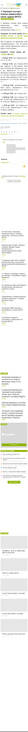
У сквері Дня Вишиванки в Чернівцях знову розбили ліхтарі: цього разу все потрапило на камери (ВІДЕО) (13, 393)
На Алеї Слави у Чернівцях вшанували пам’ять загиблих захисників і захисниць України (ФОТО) (13, 234)
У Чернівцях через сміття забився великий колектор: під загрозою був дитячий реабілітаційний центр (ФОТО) (14, 263)
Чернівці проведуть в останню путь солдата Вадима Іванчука (14, 404)
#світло (19, 123)
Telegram (4, 54)
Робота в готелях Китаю (10, 573)
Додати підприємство (14, 482)
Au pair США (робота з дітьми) (12, 614)
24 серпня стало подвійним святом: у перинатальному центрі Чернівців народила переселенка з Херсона (12, 414)
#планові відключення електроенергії (9, 123)
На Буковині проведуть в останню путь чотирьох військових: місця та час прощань (11, 380)
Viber (12, 54)
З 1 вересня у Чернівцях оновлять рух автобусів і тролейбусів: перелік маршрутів (14, 275)
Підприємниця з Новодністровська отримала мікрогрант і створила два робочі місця (14, 298)
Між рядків (8, 434)
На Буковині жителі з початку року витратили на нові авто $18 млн (14, 36)
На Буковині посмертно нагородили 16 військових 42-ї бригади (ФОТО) (12, 319)
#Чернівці (24, 123)
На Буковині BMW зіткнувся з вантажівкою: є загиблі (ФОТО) (12, 309)
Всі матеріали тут (14, 444)
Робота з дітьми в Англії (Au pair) (13, 634)
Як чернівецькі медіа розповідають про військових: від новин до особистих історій (14, 287)
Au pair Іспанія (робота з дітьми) (13, 593)
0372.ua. (18, 30)
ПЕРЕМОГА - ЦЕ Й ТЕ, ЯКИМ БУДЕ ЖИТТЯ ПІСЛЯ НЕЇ (13, 552)
